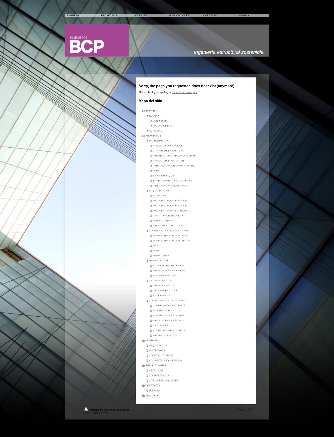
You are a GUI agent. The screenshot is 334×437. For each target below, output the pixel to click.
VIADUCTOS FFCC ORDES (168, 160)
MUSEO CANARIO (163, 220)
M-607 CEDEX (161, 255)
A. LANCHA (159, 195)
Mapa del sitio (122, 409)
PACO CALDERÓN (163, 125)
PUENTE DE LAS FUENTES (168, 315)
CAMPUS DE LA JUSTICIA (168, 150)
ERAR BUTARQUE (163, 175)
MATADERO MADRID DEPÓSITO (172, 210)
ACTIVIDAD (155, 130)
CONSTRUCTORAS (160, 355)
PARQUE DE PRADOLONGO (169, 270)
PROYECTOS (153, 135)
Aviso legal (152, 395)
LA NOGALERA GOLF (165, 290)
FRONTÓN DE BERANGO (168, 215)
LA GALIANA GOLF (163, 285)
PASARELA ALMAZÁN (165, 335)
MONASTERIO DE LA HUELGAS (171, 240)
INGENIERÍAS (157, 350)
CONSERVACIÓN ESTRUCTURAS (168, 230)
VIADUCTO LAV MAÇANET (168, 145)
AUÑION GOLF (161, 295)
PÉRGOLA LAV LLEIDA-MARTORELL (174, 165)
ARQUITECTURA (159, 190)
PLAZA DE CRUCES (164, 275)
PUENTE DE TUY (163, 310)
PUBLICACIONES (155, 365)
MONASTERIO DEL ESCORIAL (170, 235)
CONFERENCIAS (159, 375)
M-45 (156, 245)
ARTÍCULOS (156, 370)
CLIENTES (151, 340)
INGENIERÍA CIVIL (159, 140)
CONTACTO (152, 385)
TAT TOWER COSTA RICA (168, 225)
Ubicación (154, 390)
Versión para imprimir (101, 409)
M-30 (156, 170)
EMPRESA (151, 110)
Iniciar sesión (244, 409)
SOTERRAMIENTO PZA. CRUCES (172, 180)
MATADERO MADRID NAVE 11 (170, 205)
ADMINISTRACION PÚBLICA (165, 360)
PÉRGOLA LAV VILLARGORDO (171, 185)
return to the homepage (184, 92)
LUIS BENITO (160, 120)
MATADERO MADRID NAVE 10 (170, 200)
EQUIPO (154, 115)
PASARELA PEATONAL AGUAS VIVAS (174, 155)
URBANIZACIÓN (158, 260)
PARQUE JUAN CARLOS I (168, 320)
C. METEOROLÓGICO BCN (169, 305)
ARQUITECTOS (158, 345)
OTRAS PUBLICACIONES (163, 380)
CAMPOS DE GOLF (160, 280)
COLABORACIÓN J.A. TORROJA (168, 300)
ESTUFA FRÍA (161, 325)
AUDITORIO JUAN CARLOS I (170, 330)
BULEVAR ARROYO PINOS (168, 265)
